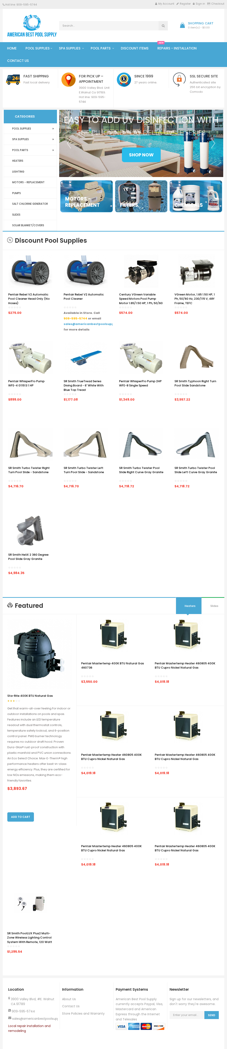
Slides (214, 606)
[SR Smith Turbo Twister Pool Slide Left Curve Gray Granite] (196, 443)
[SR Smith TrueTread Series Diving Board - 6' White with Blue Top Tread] (86, 357)
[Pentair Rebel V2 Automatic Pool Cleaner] (86, 271)
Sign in (200, 4)
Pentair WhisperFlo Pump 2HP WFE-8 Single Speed (140, 383)
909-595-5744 (75, 318)
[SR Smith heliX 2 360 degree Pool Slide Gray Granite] (30, 531)
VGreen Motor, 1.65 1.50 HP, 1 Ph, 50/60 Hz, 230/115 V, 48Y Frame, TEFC (194, 298)
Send (211, 1015)
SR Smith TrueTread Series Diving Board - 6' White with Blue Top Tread (84, 385)
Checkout (217, 4)
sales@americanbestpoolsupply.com (94, 324)
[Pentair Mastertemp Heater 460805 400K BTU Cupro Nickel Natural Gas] (187, 635)
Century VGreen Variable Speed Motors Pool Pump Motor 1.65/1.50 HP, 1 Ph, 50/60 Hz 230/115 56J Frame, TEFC (141, 301)
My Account (166, 4)
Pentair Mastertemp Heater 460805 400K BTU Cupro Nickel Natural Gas (185, 665)
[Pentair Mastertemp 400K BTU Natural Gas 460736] (113, 635)
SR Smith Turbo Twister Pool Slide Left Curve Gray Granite (195, 470)
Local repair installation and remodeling (29, 1028)
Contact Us (71, 1006)
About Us (69, 999)
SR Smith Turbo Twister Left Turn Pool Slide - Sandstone (84, 470)
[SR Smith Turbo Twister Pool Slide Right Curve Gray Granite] (141, 443)
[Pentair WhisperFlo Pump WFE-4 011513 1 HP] (30, 357)
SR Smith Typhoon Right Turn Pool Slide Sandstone (195, 383)
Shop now (141, 155)
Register (185, 4)
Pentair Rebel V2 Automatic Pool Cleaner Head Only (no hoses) (29, 298)
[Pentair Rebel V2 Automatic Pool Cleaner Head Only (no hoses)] (30, 271)
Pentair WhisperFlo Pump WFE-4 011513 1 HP (26, 383)
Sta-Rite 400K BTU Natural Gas (30, 696)
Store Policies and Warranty (83, 1013)
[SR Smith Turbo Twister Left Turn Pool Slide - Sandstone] (86, 444)
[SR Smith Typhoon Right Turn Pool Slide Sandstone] (196, 357)
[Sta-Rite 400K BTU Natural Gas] (39, 654)
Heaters (190, 606)
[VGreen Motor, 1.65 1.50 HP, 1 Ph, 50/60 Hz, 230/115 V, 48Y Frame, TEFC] (196, 271)
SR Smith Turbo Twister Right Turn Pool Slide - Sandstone (29, 470)
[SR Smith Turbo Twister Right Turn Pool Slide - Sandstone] (30, 444)
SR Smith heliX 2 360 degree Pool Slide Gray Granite (28, 557)
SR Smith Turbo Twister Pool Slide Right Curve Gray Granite (141, 470)
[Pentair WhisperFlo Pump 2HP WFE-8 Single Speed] (141, 357)
